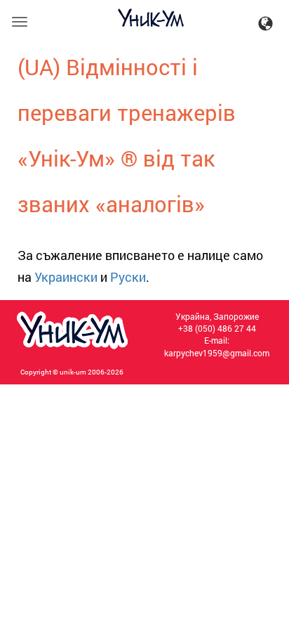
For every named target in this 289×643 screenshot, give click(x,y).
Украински (66, 276)
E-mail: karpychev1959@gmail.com (216, 346)
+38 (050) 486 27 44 (217, 328)
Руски (128, 276)
